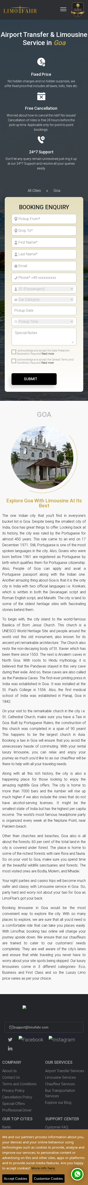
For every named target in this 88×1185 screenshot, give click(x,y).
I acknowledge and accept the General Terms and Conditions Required (45, 361)
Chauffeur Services (60, 1084)
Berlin (6, 1127)
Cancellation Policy (17, 1097)
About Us (9, 1071)
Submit (30, 379)
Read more (48, 353)
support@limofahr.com (31, 1027)
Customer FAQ (56, 1127)
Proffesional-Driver (17, 1110)
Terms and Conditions (19, 1084)
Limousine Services (60, 1077)
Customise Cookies (48, 1178)
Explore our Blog (58, 1102)
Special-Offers (13, 1104)
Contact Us (11, 1077)
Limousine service (52, 886)
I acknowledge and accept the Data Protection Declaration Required (43, 352)
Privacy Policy (13, 1090)
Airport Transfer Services (64, 1071)
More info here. (43, 1168)
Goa (56, 190)
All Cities (34, 190)
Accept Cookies (15, 1178)
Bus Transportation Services (60, 1093)
